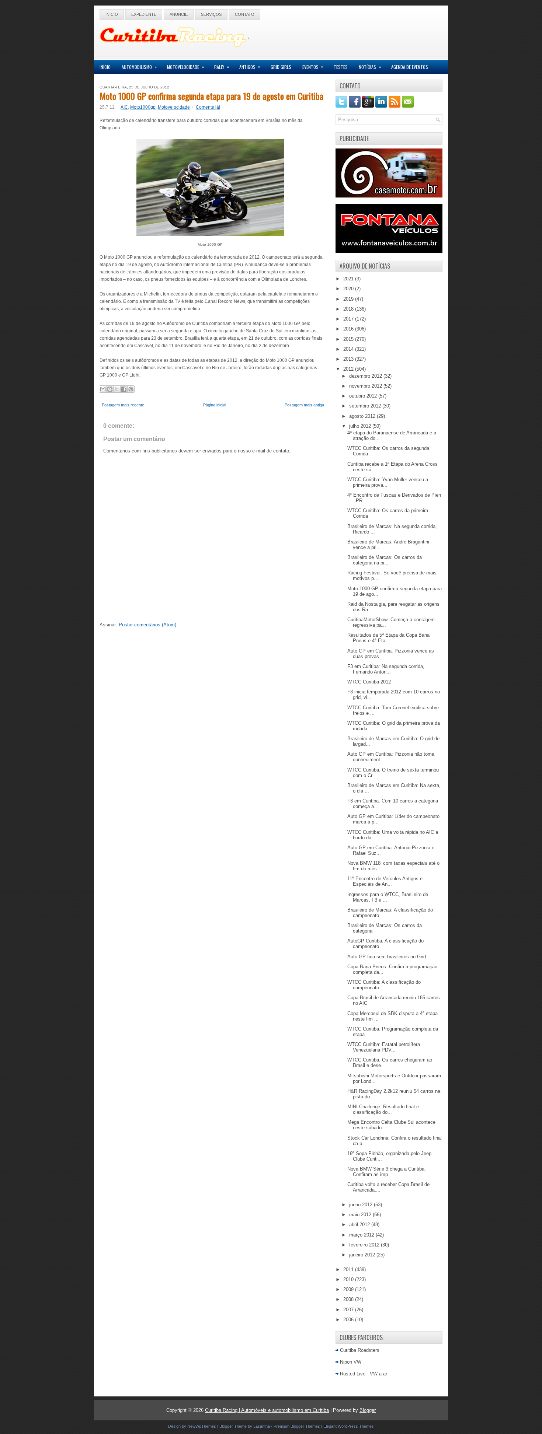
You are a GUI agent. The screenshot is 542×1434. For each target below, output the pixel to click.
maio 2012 (361, 1214)
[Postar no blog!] (110, 389)
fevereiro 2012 (365, 1245)
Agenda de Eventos (409, 67)
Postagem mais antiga (304, 405)
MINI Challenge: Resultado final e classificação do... (383, 1109)
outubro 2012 (363, 396)
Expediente (143, 14)
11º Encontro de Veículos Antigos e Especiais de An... (385, 881)
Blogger (367, 1410)
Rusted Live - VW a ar (363, 1374)
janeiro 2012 (362, 1255)
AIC (124, 107)
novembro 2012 (366, 386)
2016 (349, 329)
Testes (341, 67)
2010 (349, 1279)
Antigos (249, 66)
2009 (349, 1289)
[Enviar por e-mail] (103, 389)
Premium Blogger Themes (297, 1426)
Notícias (370, 66)
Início (111, 14)
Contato (244, 14)
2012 (349, 369)
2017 (349, 319)
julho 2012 (360, 426)
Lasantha (261, 1426)
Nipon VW (350, 1362)
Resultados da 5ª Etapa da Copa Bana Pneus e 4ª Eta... (388, 637)
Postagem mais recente (123, 405)
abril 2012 (360, 1224)
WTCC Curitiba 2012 (369, 682)
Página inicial (214, 405)
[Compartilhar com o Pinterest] (131, 389)
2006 (349, 1319)
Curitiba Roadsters (359, 1350)
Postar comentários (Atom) (147, 624)
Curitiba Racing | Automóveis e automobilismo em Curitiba (267, 1410)
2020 (349, 288)
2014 (349, 349)
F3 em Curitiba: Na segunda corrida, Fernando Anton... (385, 669)
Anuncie (179, 14)
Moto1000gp (143, 107)
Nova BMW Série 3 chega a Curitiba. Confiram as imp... (386, 1171)
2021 (349, 278)
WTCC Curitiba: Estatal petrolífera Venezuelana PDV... (383, 1047)
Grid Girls (281, 67)
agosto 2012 (363, 416)
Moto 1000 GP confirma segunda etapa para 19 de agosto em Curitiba (211, 95)
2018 (349, 309)
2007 (349, 1309)
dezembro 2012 (366, 376)
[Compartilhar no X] (117, 389)
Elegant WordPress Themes (348, 1426)
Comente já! (208, 107)
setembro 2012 (365, 406)
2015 (349, 339)
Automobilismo (139, 66)
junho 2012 (361, 1204)
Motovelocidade (185, 66)
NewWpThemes (201, 1426)
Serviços (211, 14)
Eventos (312, 66)
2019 (349, 299)
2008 (349, 1299)
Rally (221, 66)
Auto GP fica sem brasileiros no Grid (386, 956)
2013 (349, 359)
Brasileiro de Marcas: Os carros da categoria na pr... (384, 560)
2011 (349, 1269)
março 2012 (362, 1235)
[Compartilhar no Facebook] (124, 389)
